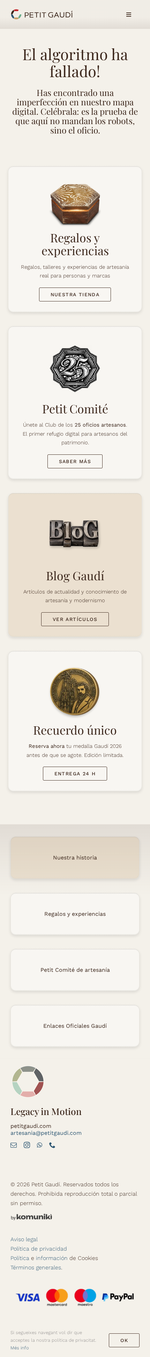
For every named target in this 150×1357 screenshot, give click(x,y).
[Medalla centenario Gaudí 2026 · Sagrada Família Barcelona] (75, 664)
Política (19, 1258)
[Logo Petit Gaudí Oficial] (41, 11)
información (52, 1258)
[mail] (13, 1145)
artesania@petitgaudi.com (46, 1133)
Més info (19, 1347)
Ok (124, 1340)
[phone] (52, 1145)
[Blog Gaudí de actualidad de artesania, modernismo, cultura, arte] (75, 506)
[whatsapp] (39, 1145)
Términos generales (35, 1267)
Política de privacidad (38, 1248)
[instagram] (27, 1145)
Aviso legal (24, 1239)
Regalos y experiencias (75, 914)
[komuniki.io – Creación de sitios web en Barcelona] (31, 1216)
